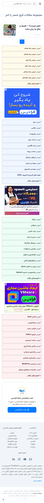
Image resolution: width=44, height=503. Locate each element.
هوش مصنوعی (12, 438)
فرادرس (33, 441)
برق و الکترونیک (12, 441)
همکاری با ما (33, 435)
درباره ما (33, 447)
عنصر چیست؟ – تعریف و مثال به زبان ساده (30, 27)
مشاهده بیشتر (37, 481)
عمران (12, 433)
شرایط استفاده (37, 493)
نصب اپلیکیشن (21, 409)
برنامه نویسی (12, 435)
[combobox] (18, 3)
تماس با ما (32, 433)
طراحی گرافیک (12, 444)
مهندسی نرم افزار (12, 447)
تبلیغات (32, 444)
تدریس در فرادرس (33, 438)
